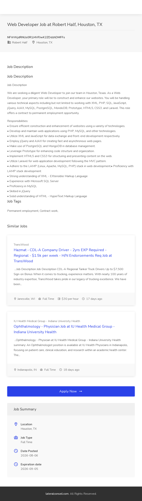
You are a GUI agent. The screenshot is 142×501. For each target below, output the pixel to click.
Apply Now (68, 391)
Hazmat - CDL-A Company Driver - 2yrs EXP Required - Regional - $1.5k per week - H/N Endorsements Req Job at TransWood (63, 255)
